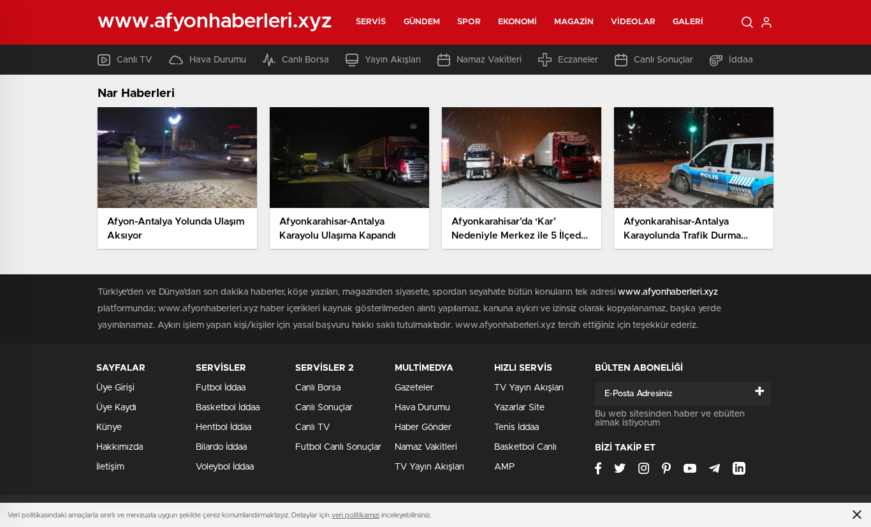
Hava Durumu (217, 60)
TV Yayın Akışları (429, 467)
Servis (371, 22)
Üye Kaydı (116, 407)
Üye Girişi (115, 387)
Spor (468, 22)
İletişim (110, 467)
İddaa (741, 60)
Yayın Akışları (393, 60)
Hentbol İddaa (223, 427)
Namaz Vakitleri (489, 60)
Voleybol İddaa (225, 467)
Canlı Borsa (305, 60)
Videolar (633, 22)
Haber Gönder (423, 427)
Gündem (422, 22)
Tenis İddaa (516, 427)
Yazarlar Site (519, 407)
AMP (504, 467)
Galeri (688, 22)
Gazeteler (414, 387)
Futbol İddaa (220, 387)
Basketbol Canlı (525, 447)
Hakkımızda (119, 447)
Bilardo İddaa (221, 447)
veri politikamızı (355, 515)
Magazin (574, 22)
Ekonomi (518, 22)
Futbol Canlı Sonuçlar (338, 447)
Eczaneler (578, 60)
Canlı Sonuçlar (663, 60)
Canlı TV (134, 60)
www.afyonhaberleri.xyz (668, 292)
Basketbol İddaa (228, 407)
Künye (109, 427)
